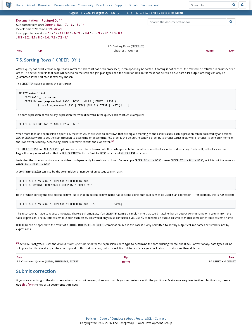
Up (40, 50)
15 (76, 25)
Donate (134, 5)
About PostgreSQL (139, 318)
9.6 (74, 33)
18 (58, 25)
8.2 (27, 37)
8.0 (40, 37)
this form (28, 284)
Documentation (64, 5)
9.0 (113, 33)
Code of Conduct (111, 318)
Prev (19, 50)
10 (67, 33)
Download (44, 5)
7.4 (47, 37)
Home (20, 5)
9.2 (100, 33)
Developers (104, 5)
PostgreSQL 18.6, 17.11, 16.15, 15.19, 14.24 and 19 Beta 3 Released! (138, 13)
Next (232, 50)
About (31, 5)
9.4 (87, 33)
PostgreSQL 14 (52, 20)
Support (120, 5)
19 (50, 29)
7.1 (67, 37)
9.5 (80, 33)
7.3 (53, 37)
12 (55, 33)
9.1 (107, 33)
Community (85, 5)
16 (71, 25)
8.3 (20, 37)
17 (65, 25)
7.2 (60, 37)
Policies (91, 318)
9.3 (94, 33)
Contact (160, 318)
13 (49, 33)
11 (61, 33)
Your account (150, 5)
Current (49, 25)
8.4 (120, 33)
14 (82, 25)
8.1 (33, 37)
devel (58, 29)
